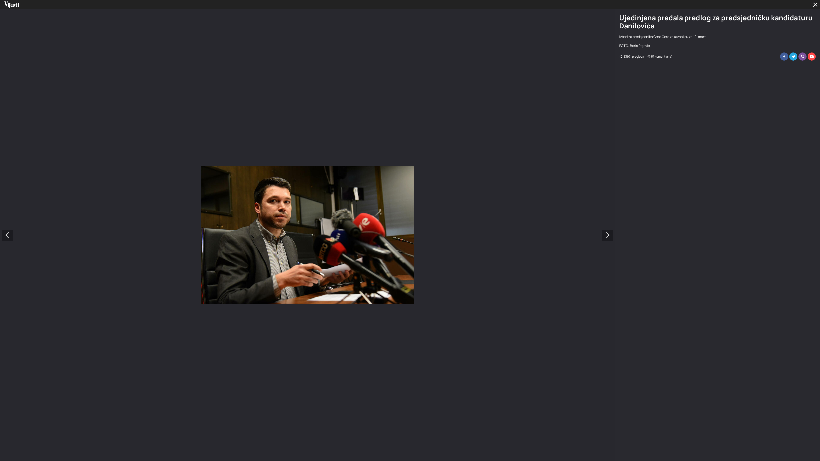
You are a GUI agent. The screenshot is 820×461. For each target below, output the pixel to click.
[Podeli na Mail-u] (812, 56)
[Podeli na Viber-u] (802, 56)
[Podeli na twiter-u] (793, 56)
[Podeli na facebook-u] (784, 56)
